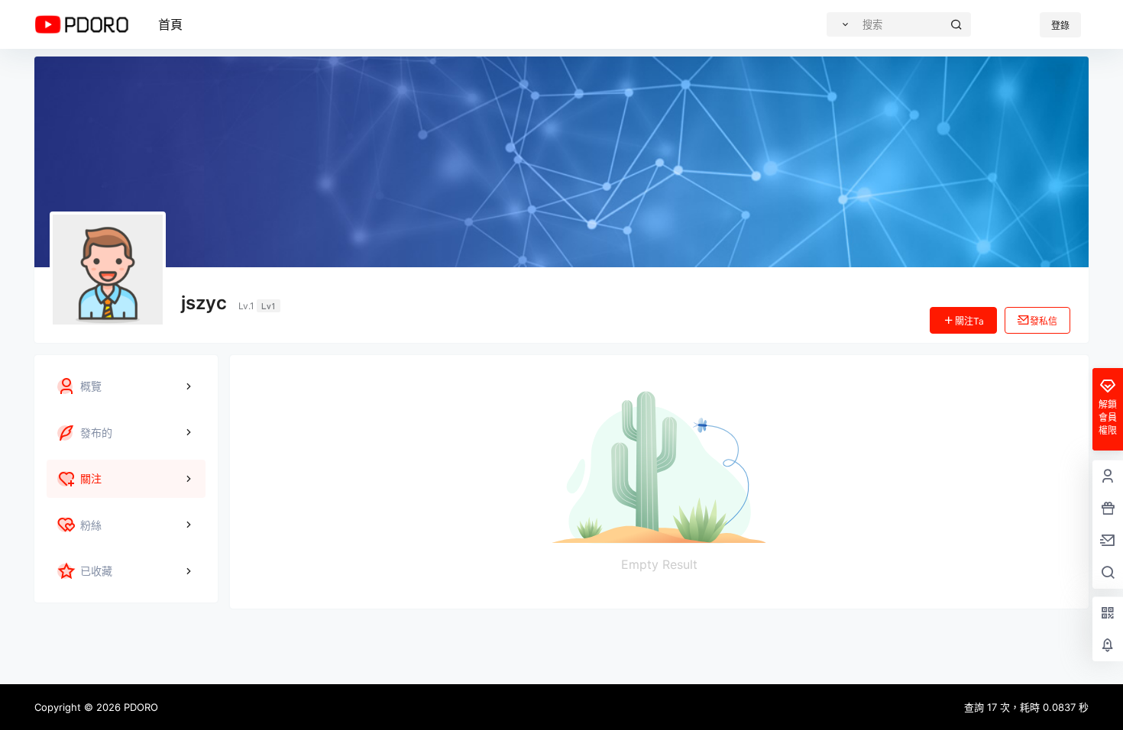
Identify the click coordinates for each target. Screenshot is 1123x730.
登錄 (1060, 25)
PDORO (139, 707)
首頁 (170, 24)
